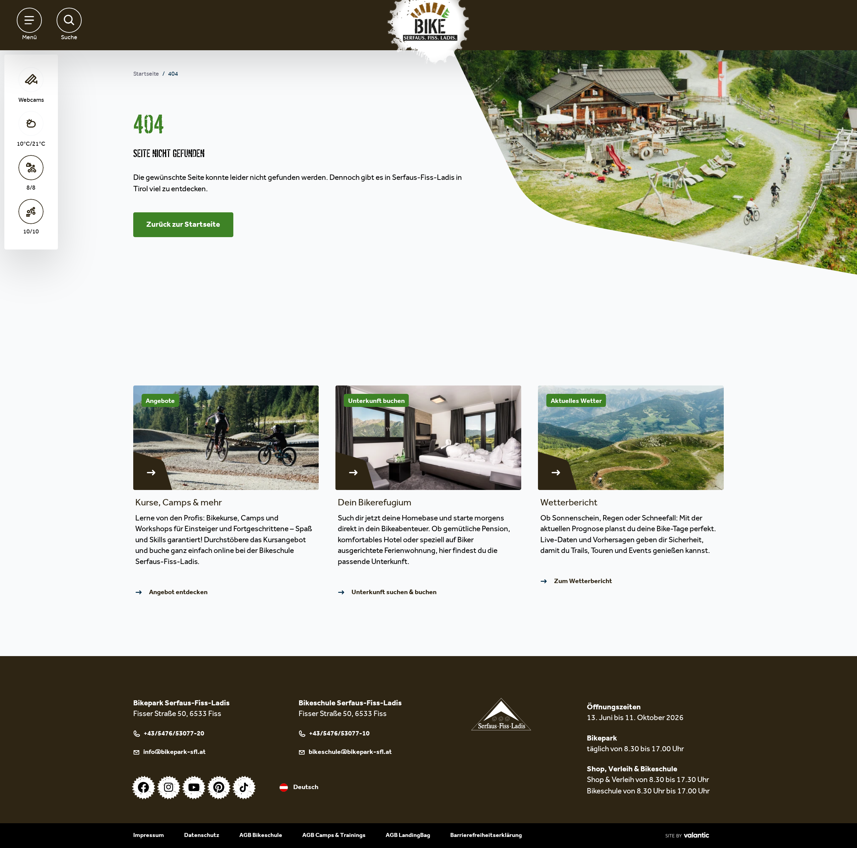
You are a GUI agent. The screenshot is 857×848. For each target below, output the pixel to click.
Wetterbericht (569, 503)
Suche (69, 38)
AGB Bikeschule (260, 835)
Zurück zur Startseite (183, 224)
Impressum (148, 835)
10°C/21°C (31, 145)
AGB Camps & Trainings (334, 835)
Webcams (31, 101)
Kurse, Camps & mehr (178, 503)
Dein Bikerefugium (374, 503)
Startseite (146, 75)
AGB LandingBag (408, 835)
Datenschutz (201, 835)
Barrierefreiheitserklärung (486, 835)
